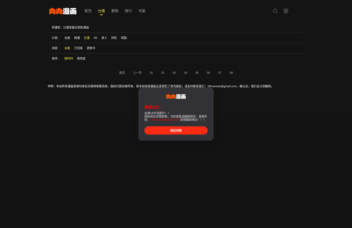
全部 (67, 37)
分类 (101, 11)
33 (174, 72)
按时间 (68, 58)
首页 (88, 11)
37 (219, 72)
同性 (114, 37)
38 (231, 72)
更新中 (91, 48)
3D (95, 37)
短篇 (124, 37)
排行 (128, 11)
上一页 (137, 72)
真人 (104, 37)
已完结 (78, 48)
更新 (115, 11)
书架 (141, 11)
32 (162, 72)
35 (197, 72)
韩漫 (77, 37)
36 (208, 72)
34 (185, 72)
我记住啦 (176, 130)
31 (151, 72)
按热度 (81, 58)
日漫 (87, 37)
